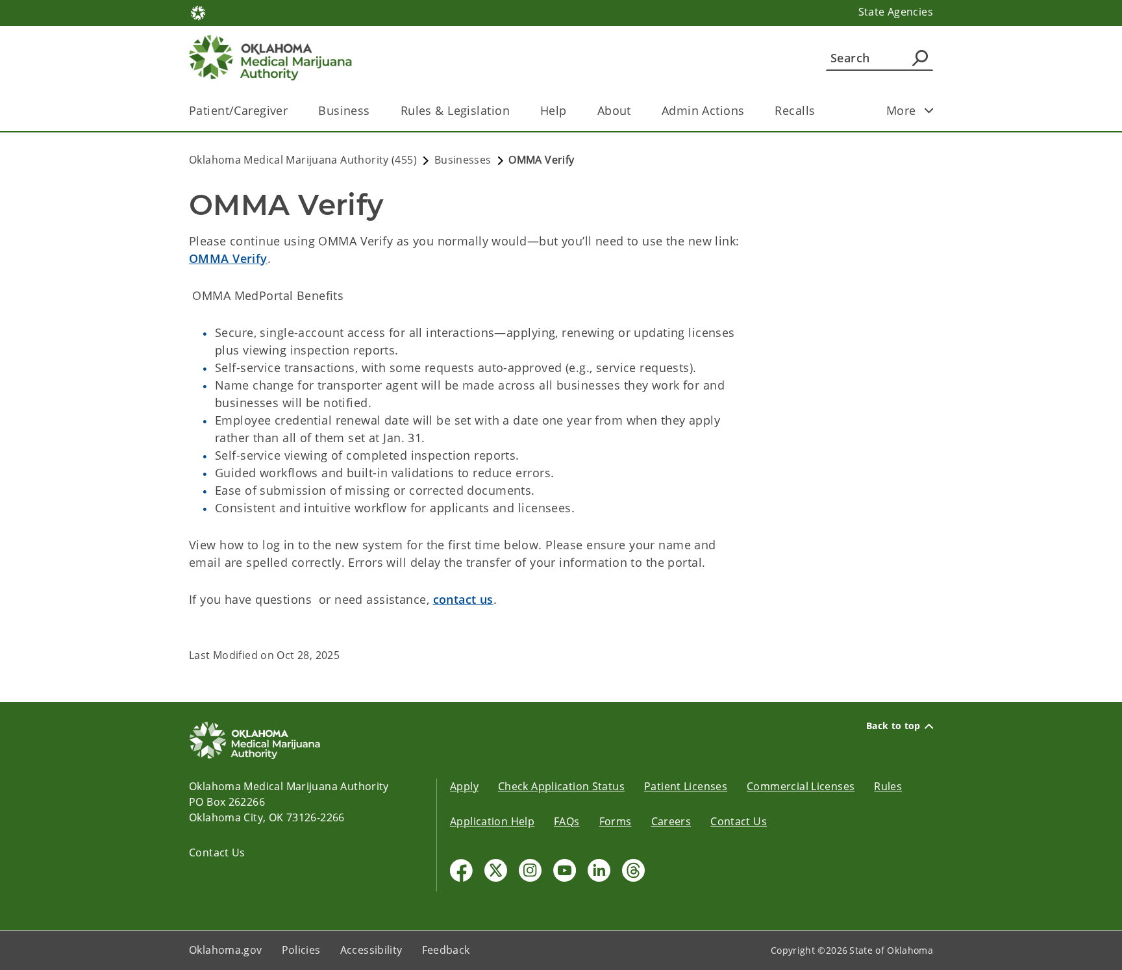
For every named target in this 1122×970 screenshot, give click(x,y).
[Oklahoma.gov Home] (198, 11)
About (614, 110)
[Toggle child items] (929, 110)
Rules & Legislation (455, 110)
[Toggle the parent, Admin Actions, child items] (748, 110)
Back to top (893, 725)
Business (343, 110)
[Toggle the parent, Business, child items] (374, 110)
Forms (615, 821)
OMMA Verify (228, 258)
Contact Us (217, 852)
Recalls (795, 110)
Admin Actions (703, 110)
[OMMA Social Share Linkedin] (599, 870)
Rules (888, 786)
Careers (671, 821)
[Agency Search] (920, 58)
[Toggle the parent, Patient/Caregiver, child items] (292, 110)
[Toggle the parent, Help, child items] (571, 110)
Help (553, 110)
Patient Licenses (685, 786)
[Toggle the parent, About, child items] (635, 110)
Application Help (492, 821)
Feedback (446, 950)
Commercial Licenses (800, 786)
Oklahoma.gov (225, 950)
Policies (301, 950)
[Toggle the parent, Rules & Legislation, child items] (514, 110)
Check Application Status (561, 786)
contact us (463, 599)
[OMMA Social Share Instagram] (530, 870)
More (901, 110)
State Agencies (895, 12)
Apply (464, 786)
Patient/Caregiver (238, 110)
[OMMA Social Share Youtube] (564, 870)
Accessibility (371, 950)
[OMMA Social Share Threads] (633, 870)
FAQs (567, 821)
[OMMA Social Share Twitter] (495, 870)
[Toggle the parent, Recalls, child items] (819, 110)
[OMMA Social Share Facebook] (461, 870)
